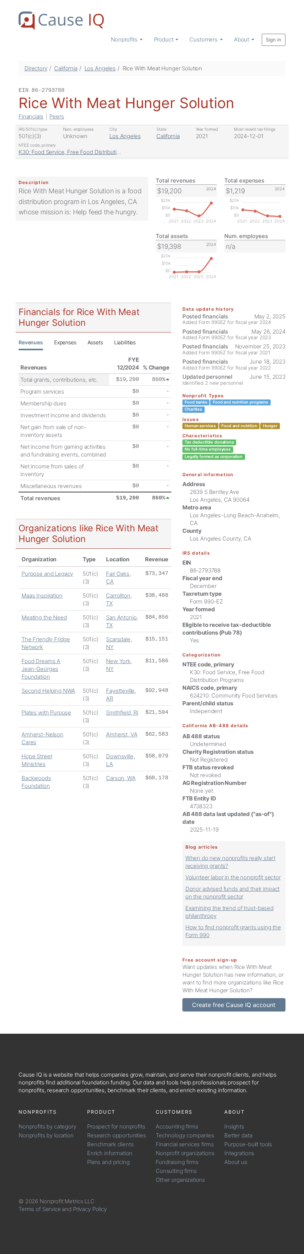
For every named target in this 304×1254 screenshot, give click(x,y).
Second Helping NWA (48, 690)
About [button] (242, 39)
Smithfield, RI (122, 712)
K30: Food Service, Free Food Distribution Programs (84, 152)
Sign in (273, 40)
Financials (31, 116)
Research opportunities (116, 1135)
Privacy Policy (90, 1209)
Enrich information (109, 1153)
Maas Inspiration (42, 595)
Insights (234, 1126)
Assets (95, 342)
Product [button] (164, 39)
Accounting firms (177, 1126)
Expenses (65, 342)
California (65, 68)
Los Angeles (100, 68)
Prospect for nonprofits (116, 1126)
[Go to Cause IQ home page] (61, 20)
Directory (35, 68)
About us (235, 1162)
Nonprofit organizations (185, 1153)
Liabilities (125, 342)
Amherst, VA (121, 734)
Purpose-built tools (248, 1144)
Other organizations (180, 1179)
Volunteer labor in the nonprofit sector (233, 877)
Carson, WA (121, 778)
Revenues (31, 342)
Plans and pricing (108, 1162)
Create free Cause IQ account (233, 1005)
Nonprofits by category (47, 1126)
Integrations (239, 1153)
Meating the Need (44, 617)
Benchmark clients (110, 1144)
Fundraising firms (177, 1162)
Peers (56, 116)
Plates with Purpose (46, 712)
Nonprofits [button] (125, 39)
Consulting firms (176, 1170)
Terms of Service (40, 1209)
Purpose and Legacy (47, 573)
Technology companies (185, 1135)
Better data (238, 1135)
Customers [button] (204, 39)
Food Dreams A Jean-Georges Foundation (41, 669)
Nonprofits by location (46, 1135)
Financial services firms (185, 1144)
